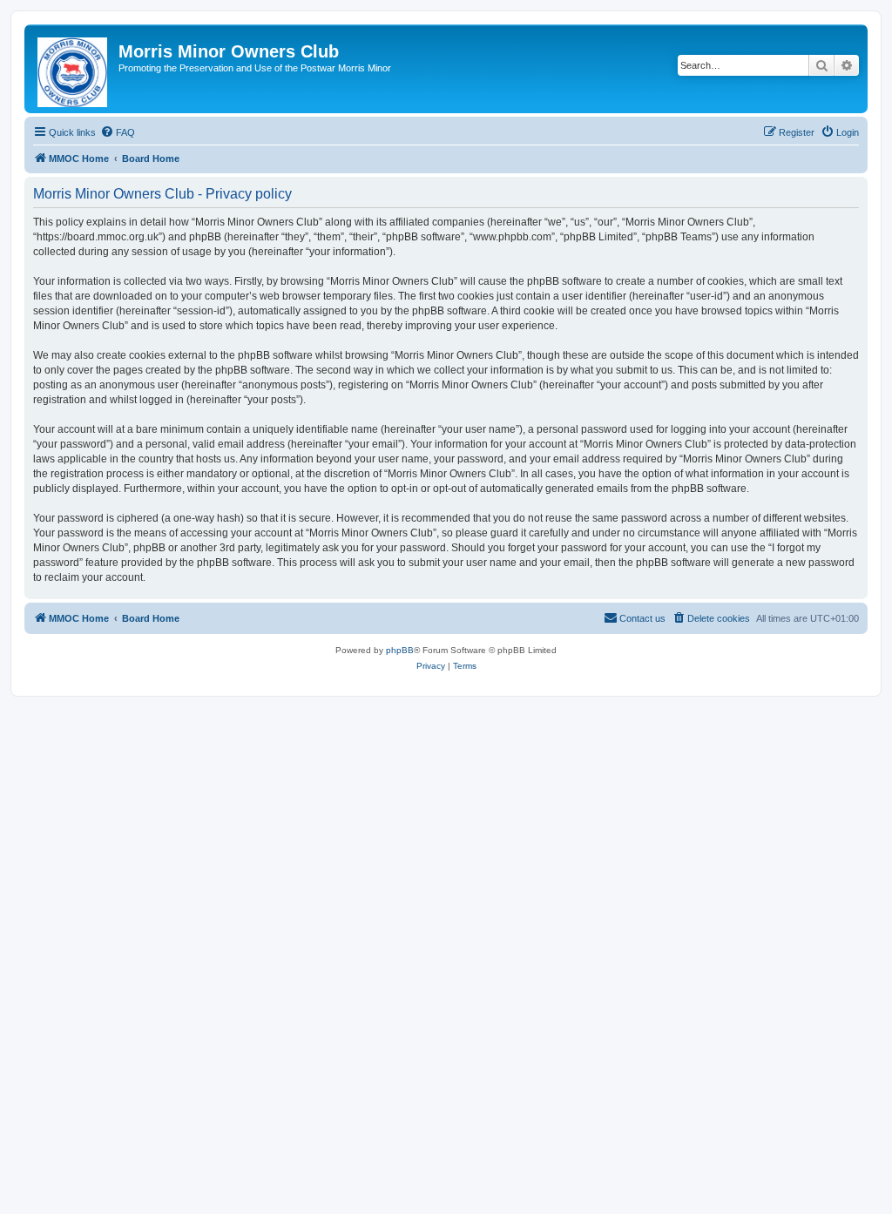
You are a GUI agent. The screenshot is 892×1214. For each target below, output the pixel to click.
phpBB (400, 650)
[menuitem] (117, 132)
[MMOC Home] (73, 69)
